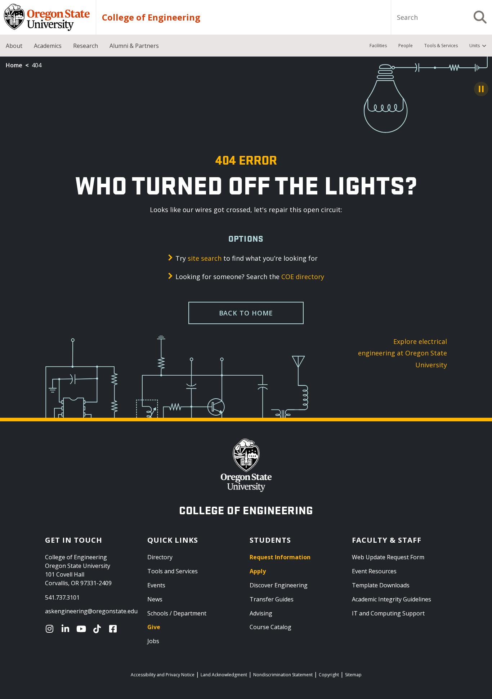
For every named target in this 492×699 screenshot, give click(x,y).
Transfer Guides (272, 599)
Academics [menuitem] (48, 46)
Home (14, 65)
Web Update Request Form (388, 557)
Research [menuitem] (85, 46)
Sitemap (353, 675)
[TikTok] (99, 629)
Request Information (280, 557)
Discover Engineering (279, 585)
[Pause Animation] (481, 89)
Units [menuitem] (474, 45)
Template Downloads (381, 585)
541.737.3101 (62, 597)
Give (153, 627)
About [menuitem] (14, 46)
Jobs (153, 641)
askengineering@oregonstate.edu (91, 611)
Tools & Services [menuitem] (441, 45)
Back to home (246, 313)
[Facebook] (114, 629)
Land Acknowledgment (224, 675)
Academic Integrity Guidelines (391, 599)
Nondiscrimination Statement (283, 675)
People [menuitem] (405, 45)
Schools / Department (176, 613)
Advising (261, 613)
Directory (160, 557)
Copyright (329, 675)
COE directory (302, 276)
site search (205, 258)
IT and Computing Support (388, 613)
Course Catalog (270, 627)
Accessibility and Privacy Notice (162, 675)
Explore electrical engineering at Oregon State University (402, 353)
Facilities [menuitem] (378, 45)
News (154, 599)
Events (156, 585)
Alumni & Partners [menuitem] (134, 46)
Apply (258, 571)
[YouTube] (83, 629)
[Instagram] (51, 629)
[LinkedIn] (67, 629)
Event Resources (374, 571)
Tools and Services (172, 571)
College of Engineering (151, 17)
